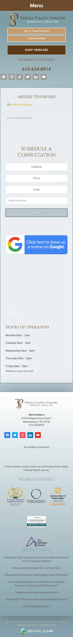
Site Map (32, 625)
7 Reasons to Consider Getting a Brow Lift (36, 592)
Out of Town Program (36, 31)
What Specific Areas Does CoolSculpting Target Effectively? (36, 575)
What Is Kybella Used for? (36, 606)
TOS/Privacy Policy (47, 625)
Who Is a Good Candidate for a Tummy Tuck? (36, 568)
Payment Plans (36, 38)
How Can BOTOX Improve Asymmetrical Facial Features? (36, 599)
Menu (36, 5)
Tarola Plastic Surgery (36, 19)
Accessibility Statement (36, 447)
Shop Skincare (36, 50)
